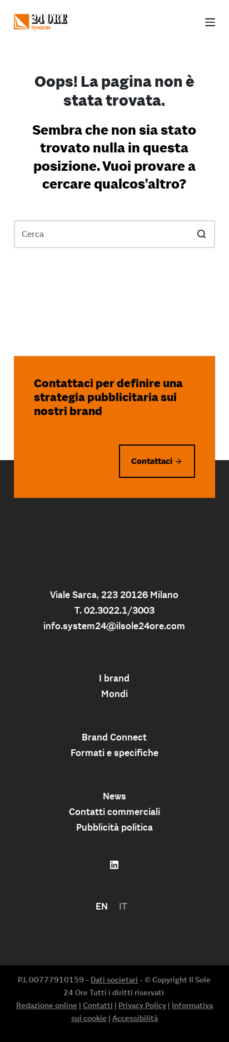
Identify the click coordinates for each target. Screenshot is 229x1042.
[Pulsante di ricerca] (201, 234)
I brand (114, 678)
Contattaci (151, 461)
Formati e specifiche (114, 753)
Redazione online (46, 1005)
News (114, 796)
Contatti (98, 1005)
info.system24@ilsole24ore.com (114, 626)
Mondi (114, 694)
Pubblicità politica (114, 827)
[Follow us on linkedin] (114, 865)
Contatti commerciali (114, 812)
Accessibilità (135, 1018)
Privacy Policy (142, 1005)
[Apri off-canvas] (210, 22)
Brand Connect (114, 737)
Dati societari (114, 980)
